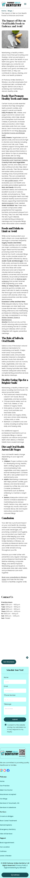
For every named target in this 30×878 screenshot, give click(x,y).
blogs (10, 11)
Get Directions (8, 662)
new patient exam (11, 180)
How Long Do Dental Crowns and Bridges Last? (14, 133)
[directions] (27, 658)
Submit (15, 719)
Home (4, 11)
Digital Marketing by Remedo (15, 868)
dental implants (8, 203)
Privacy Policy (21, 865)
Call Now (16, 875)
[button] (1, 770)
